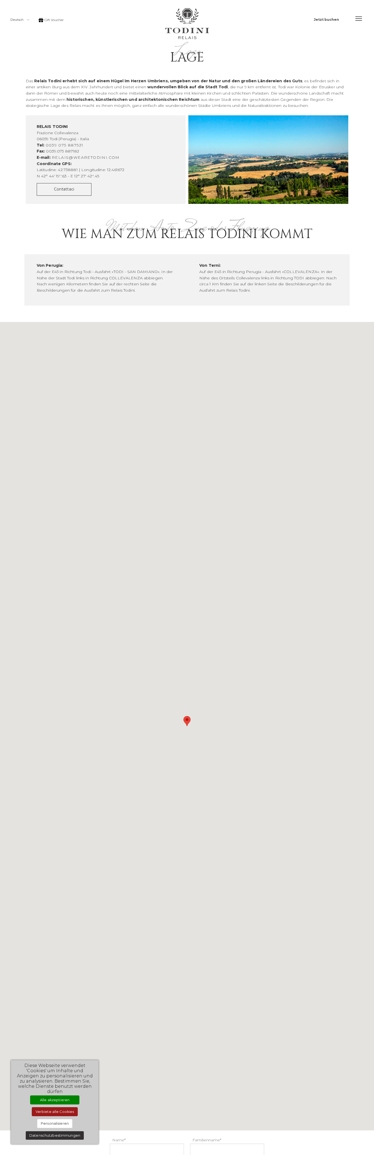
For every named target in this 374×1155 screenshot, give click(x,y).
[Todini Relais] (187, 23)
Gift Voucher (54, 20)
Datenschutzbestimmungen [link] (54, 1135)
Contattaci (64, 189)
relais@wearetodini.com (86, 157)
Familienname (206, 1140)
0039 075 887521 (65, 145)
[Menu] (359, 19)
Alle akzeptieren (55, 1100)
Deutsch (17, 19)
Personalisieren (55, 1123)
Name (118, 1140)
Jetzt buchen (326, 19)
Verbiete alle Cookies (55, 1112)
